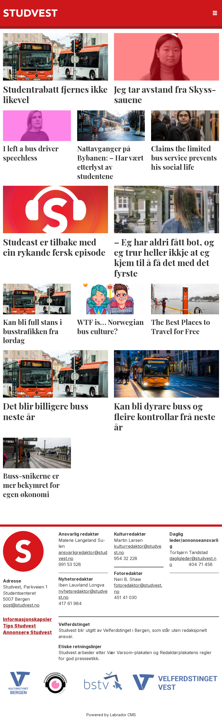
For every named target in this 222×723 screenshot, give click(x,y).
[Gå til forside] (30, 13)
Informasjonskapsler (27, 619)
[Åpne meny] (215, 13)
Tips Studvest (19, 626)
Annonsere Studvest (27, 632)
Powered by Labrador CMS (111, 714)
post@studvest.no (21, 605)
